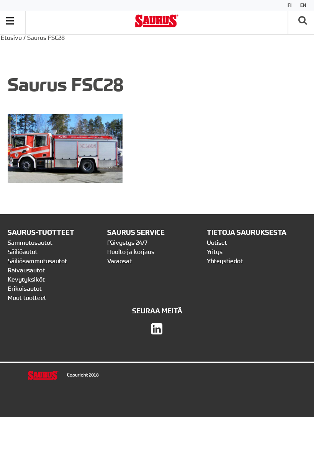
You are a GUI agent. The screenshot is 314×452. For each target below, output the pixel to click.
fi (289, 5)
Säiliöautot (23, 251)
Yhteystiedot (225, 261)
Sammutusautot (30, 242)
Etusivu (11, 37)
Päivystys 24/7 (127, 242)
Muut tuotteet (27, 297)
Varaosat (119, 261)
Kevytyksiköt (26, 279)
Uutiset (217, 242)
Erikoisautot (25, 288)
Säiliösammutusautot (37, 261)
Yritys (214, 251)
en (303, 5)
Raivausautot (26, 270)
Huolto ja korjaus (130, 251)
